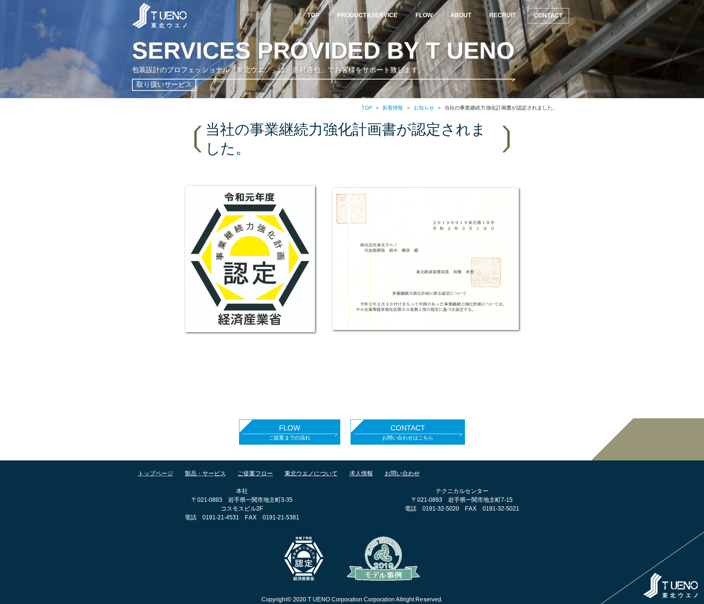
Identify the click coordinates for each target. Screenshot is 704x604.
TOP (313, 15)
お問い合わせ (402, 473)
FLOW (424, 15)
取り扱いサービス (164, 84)
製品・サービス (205, 473)
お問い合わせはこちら (407, 432)
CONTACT (548, 15)
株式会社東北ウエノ (159, 16)
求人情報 (361, 473)
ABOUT (461, 15)
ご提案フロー (255, 473)
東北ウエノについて (311, 473)
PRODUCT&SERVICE (367, 15)
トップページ (155, 473)
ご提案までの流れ (289, 432)
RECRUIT (502, 15)
